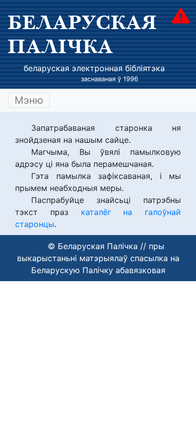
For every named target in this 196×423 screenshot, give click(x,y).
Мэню (29, 100)
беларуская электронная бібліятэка (94, 68)
